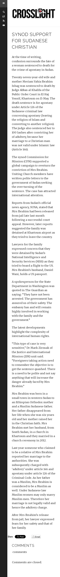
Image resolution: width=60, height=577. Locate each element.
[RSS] (3, 20)
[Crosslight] (34, 13)
